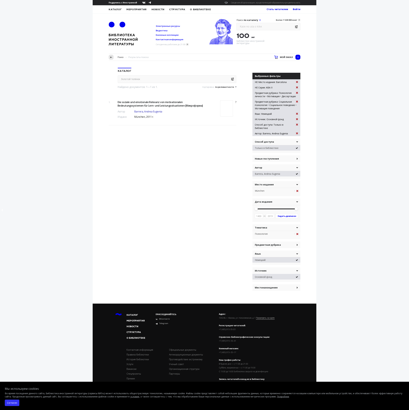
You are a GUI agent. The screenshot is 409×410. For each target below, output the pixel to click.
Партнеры (174, 373)
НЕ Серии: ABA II (263, 87)
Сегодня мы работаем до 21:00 (170, 44)
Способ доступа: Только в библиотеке (269, 126)
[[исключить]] (298, 191)
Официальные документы (182, 349)
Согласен (12, 402)
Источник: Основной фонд (269, 119)
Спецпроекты (134, 373)
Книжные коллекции (167, 35)
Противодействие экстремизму (185, 359)
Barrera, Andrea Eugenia (148, 111)
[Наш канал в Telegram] (149, 2)
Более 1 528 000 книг (286, 20)
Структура (177, 9)
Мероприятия (136, 9)
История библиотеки (138, 359)
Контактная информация (169, 39)
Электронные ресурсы (168, 26)
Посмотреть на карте (265, 318)
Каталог (115, 9)
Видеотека (161, 30)
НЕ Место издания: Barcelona (271, 82)
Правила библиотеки (138, 354)
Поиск (121, 57)
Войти (296, 9)
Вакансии (131, 368)
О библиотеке (200, 9)
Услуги (130, 364)
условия (134, 396)
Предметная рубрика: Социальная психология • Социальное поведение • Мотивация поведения (275, 105)
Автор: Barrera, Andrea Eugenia (271, 133)
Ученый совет (176, 364)
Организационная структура (184, 368)
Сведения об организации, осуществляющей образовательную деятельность (265, 2)
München (259, 190)
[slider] (256, 208)
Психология (261, 233)
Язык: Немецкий (263, 113)
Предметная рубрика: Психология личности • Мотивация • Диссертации (275, 94)
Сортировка (208, 87)
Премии (131, 378)
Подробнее (283, 396)
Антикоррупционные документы (186, 354)
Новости (157, 9)
